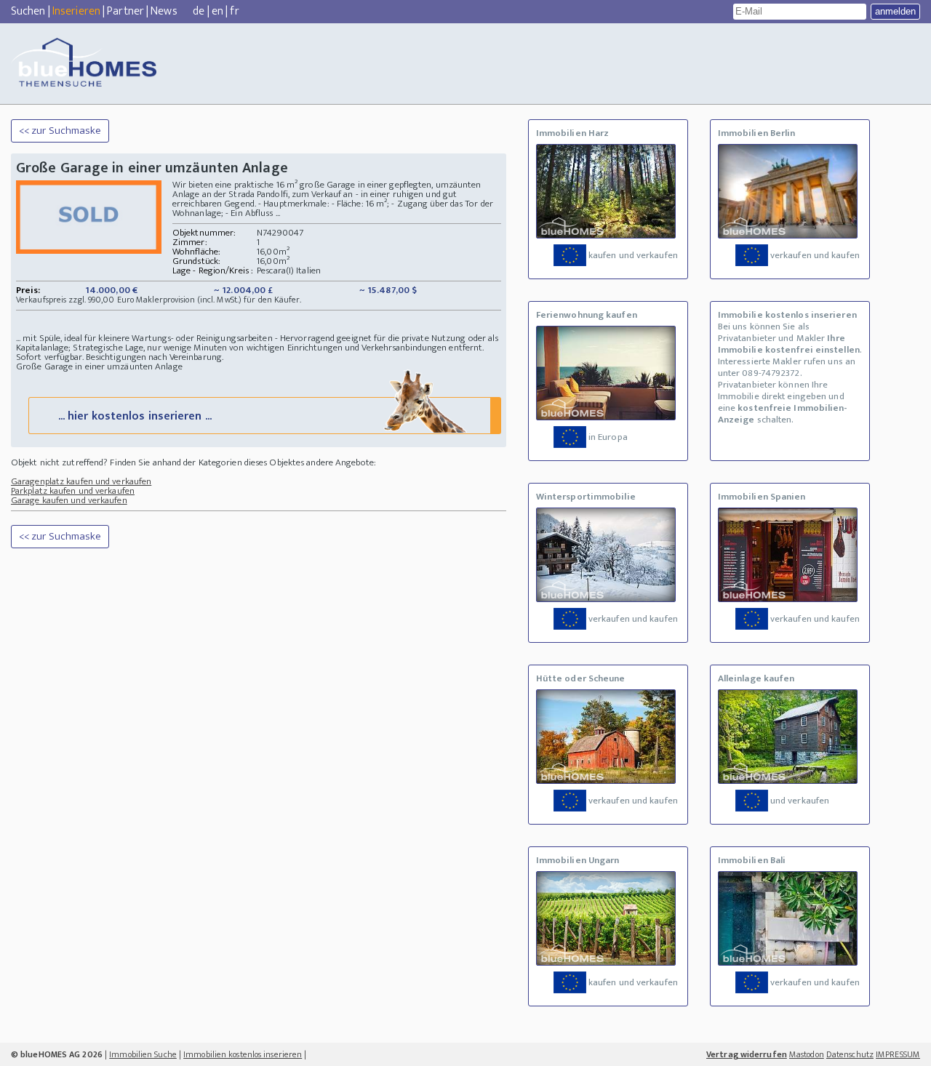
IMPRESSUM (898, 1054)
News (164, 11)
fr (234, 11)
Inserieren (76, 11)
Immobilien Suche (143, 1054)
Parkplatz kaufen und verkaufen (73, 491)
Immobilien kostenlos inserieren (242, 1054)
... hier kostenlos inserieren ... (135, 416)
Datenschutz (850, 1054)
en (217, 11)
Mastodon (806, 1054)
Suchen (28, 11)
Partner (125, 11)
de (198, 11)
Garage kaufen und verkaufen (69, 500)
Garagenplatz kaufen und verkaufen (81, 481)
